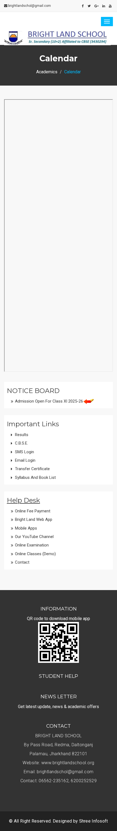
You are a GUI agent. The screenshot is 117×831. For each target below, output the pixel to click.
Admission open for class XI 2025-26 (49, 401)
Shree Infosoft (93, 821)
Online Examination (32, 545)
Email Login (25, 460)
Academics (46, 71)
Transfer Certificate (32, 468)
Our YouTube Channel (34, 536)
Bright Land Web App (33, 519)
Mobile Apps (26, 528)
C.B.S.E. (21, 443)
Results (21, 434)
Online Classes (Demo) (35, 553)
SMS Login (24, 451)
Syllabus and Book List (35, 477)
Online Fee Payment (32, 511)
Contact (22, 562)
